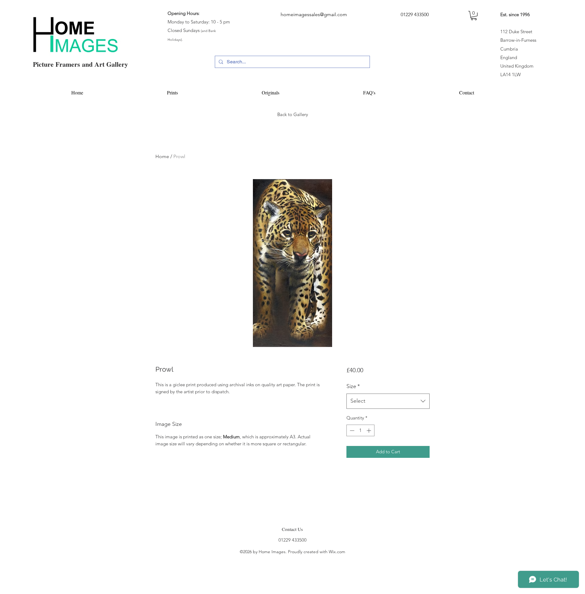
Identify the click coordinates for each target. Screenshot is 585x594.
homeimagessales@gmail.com (314, 14)
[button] (473, 15)
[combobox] (388, 401)
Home (162, 156)
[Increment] (369, 430)
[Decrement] (351, 430)
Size (353, 386)
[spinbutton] (360, 430)
